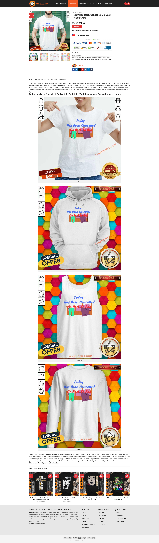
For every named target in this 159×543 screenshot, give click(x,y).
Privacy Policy (86, 518)
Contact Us (107, 3)
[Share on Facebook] (73, 69)
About (84, 512)
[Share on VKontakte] (85, 69)
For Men (101, 512)
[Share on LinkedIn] (88, 69)
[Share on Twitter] (76, 69)
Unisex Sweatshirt (95, 59)
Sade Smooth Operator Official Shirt (92, 498)
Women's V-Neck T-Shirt (106, 59)
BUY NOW (77, 27)
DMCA (84, 515)
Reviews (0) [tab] (62, 79)
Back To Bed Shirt (79, 57)
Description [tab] (33, 79)
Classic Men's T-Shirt (100, 57)
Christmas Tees (85, 3)
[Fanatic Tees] (78, 65)
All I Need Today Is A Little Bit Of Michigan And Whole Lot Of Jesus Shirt (41, 498)
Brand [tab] (55, 79)
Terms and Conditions (88, 524)
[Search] (125, 3)
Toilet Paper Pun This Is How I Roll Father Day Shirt (67, 498)
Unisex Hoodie (86, 59)
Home (56, 3)
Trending (73, 3)
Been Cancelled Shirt (90, 57)
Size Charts (119, 515)
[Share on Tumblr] (91, 69)
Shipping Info (120, 521)
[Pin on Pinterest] (82, 69)
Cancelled (116, 87)
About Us (63, 3)
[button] (128, 3)
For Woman (102, 515)
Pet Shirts (97, 3)
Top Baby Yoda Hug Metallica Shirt (48, 463)
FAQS (84, 521)
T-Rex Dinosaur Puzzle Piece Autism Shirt (118, 498)
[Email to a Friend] (79, 69)
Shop (117, 512)
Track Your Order (121, 518)
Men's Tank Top (79, 59)
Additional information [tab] (45, 79)
